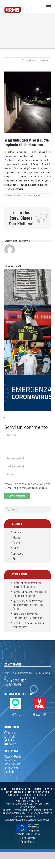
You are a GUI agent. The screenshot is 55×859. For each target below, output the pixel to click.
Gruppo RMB (39, 714)
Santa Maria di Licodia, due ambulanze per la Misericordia (27, 616)
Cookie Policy (27, 841)
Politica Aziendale (27, 838)
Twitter (11, 740)
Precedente (30, 60)
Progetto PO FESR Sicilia (27, 834)
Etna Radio (9, 771)
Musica (16, 537)
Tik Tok (11, 736)
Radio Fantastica (12, 764)
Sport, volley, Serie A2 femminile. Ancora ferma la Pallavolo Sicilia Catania (29, 605)
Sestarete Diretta (12, 756)
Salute (16, 548)
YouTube (12, 744)
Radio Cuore (10, 760)
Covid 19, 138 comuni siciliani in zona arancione (28, 625)
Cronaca (29, 195)
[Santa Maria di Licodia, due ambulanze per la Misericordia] (27, 342)
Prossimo (43, 60)
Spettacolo (18, 553)
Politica (16, 543)
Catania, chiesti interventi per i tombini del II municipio (27, 584)
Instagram (12, 732)
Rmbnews (9, 195)
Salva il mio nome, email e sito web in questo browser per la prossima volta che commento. (27, 486)
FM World (15, 714)
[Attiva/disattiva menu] (48, 6)
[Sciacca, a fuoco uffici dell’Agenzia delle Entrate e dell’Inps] (27, 306)
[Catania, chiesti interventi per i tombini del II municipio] (27, 271)
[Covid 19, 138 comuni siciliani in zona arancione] (27, 377)
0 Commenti (37, 195)
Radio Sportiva (11, 767)
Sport (15, 558)
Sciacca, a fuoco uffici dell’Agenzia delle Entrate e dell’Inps (29, 594)
